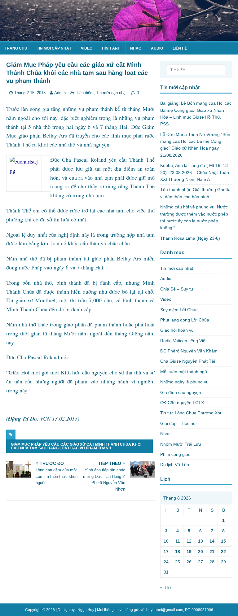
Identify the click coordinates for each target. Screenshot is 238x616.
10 (166, 541)
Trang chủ (16, 48)
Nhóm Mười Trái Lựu (180, 444)
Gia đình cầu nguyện (180, 392)
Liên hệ (180, 48)
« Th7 (166, 587)
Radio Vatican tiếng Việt (183, 340)
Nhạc (135, 48)
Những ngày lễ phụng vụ (184, 381)
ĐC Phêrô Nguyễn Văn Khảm (189, 350)
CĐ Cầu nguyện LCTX (182, 402)
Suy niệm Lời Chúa (179, 309)
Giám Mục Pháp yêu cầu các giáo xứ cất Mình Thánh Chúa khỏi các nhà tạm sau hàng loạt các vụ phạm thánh (76, 446)
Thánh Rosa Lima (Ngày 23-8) (190, 238)
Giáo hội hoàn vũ (177, 330)
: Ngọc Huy (85, 610)
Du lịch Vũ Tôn (174, 464)
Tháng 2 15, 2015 (30, 92)
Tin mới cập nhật (54, 48)
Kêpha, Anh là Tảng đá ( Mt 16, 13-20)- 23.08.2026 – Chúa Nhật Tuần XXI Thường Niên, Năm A (194, 172)
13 (200, 541)
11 (177, 541)
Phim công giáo (175, 454)
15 (223, 541)
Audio (157, 48)
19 (189, 551)
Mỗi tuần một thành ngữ (183, 371)
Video (86, 48)
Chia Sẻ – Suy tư (176, 288)
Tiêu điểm (85, 92)
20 (200, 551)
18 (177, 551)
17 (166, 551)
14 (211, 541)
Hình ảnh (111, 48)
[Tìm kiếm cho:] (196, 69)
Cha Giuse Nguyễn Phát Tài (187, 361)
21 (211, 551)
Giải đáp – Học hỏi (178, 423)
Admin (60, 92)
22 (223, 551)
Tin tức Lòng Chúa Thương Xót (190, 412)
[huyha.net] (119, 37)
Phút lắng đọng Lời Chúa (184, 319)
